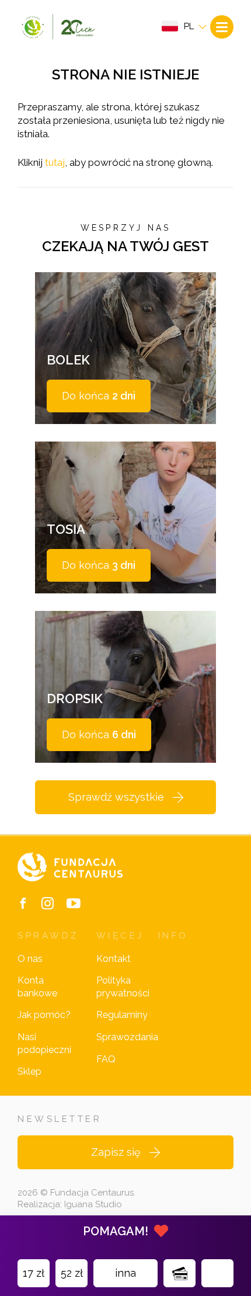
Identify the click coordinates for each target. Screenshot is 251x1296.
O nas (30, 958)
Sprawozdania (127, 1037)
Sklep (29, 1071)
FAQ (106, 1059)
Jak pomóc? (44, 1014)
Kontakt (113, 958)
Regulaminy (122, 1014)
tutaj (55, 162)
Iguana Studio (93, 1204)
